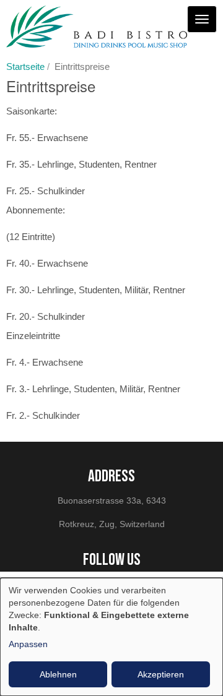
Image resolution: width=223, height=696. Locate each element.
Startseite (25, 66)
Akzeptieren (161, 674)
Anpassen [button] (28, 644)
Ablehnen (58, 674)
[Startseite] (96, 27)
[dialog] (111, 637)
